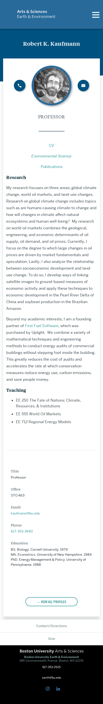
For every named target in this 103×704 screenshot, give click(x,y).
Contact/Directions (51, 626)
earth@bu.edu (51, 677)
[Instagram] (49, 689)
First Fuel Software (41, 325)
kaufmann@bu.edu (25, 513)
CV (51, 145)
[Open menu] (96, 14)
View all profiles (53, 601)
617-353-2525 (51, 667)
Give (51, 638)
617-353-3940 (22, 531)
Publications (52, 166)
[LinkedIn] (59, 689)
